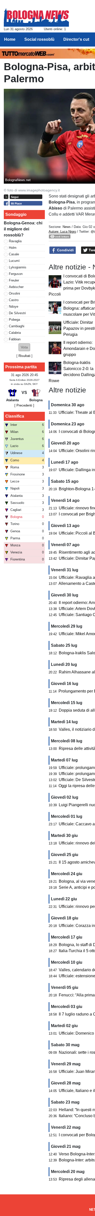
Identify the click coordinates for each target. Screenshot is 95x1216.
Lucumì (14, 261)
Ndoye (13, 306)
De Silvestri (17, 313)
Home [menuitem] (9, 39)
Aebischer (16, 287)
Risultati (24, 356)
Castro (13, 300)
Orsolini (14, 293)
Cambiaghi (16, 326)
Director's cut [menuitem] (76, 39)
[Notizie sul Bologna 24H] (36, 15)
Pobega (14, 319)
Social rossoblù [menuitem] (39, 39)
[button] (24, 347)
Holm (12, 248)
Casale (14, 254)
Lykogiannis (17, 267)
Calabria (15, 333)
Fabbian (15, 339)
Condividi (65, 250)
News (67, 227)
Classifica (14, 416)
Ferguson (16, 274)
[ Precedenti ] (24, 405)
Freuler (14, 280)
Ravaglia (15, 241)
